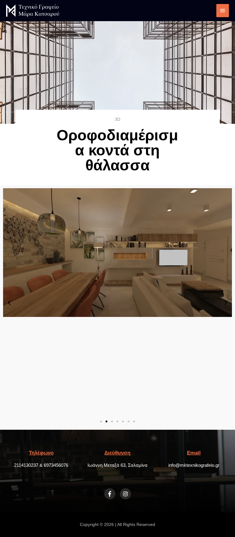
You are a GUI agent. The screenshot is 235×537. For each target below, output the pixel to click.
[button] (9, 303)
